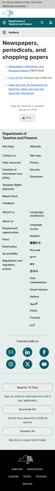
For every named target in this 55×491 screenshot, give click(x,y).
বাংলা (32, 264)
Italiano (34, 296)
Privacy (34, 162)
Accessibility (10, 253)
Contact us (9, 155)
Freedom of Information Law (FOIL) (12, 173)
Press (5, 239)
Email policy (9, 246)
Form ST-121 (16, 78)
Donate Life (27, 431)
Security (35, 169)
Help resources (11, 162)
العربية (33, 303)
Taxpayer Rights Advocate (12, 187)
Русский (35, 250)
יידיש (33, 257)
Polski (33, 310)
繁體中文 (35, 243)
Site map (35, 155)
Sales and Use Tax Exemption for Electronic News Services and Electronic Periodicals (28, 89)
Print (28, 118)
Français (35, 317)
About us (7, 221)
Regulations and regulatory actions (12, 264)
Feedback (8, 203)
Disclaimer (36, 176)
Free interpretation (38, 280)
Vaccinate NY (27, 409)
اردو (32, 324)
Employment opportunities (10, 230)
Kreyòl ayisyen (39, 289)
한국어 (34, 271)
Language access (36, 227)
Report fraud (10, 196)
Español (35, 236)
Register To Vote (27, 387)
